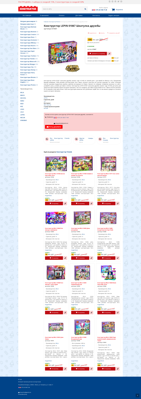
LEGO (22, 109)
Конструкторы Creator (29, 34)
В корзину (55, 203)
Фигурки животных (27, 24)
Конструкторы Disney (28, 70)
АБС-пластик (47, 105)
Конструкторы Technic (29, 56)
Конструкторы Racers (29, 46)
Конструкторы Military (29, 43)
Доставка (78, 15)
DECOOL (23, 98)
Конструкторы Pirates (28, 85)
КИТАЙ (46, 108)
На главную (27, 15)
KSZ (21, 106)
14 (44, 101)
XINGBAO (23, 120)
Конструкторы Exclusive (29, 40)
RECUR (22, 117)
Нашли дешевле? (94, 42)
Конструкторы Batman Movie (28, 28)
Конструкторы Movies (28, 77)
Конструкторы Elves (28, 37)
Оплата (61, 15)
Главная (46, 21)
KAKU (22, 101)
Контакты (96, 15)
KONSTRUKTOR (28, 9)
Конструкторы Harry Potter (27, 74)
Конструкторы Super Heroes (27, 52)
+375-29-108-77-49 (101, 10)
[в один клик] (109, 53)
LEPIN (22, 115)
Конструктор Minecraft (29, 61)
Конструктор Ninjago (29, 64)
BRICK (22, 95)
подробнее (48, 195)
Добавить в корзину (98, 54)
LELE (22, 112)
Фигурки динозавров (28, 21)
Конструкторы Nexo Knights (27, 81)
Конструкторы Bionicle (29, 32)
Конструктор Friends (28, 59)
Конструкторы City (28, 67)
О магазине (44, 15)
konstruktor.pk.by (22, 394)
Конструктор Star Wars (29, 48)
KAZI (22, 104)
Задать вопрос (113, 15)
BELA (22, 92)
